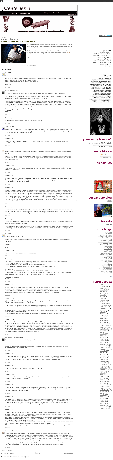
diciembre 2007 (104, 364)
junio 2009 (103, 334)
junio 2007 (103, 374)
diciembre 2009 (104, 323)
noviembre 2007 (104, 366)
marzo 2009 (103, 339)
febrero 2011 (103, 300)
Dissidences (108, 224)
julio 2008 (102, 352)
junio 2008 (103, 354)
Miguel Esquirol (107, 264)
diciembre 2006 (104, 385)
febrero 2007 (103, 381)
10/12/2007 (7, 362)
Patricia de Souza (107, 265)
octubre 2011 (103, 288)
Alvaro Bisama (108, 233)
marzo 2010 (103, 318)
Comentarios (105, 157)
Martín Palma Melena (106, 260)
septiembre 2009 (104, 329)
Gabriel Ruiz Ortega (106, 247)
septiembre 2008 (104, 349)
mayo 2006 (103, 396)
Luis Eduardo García (106, 257)
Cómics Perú (108, 239)
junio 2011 (103, 293)
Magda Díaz (108, 258)
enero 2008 (103, 362)
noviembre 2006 (104, 386)
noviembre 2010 (104, 305)
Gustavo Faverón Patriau (12, 337)
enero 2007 (103, 383)
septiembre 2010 (104, 308)
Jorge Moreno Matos (106, 253)
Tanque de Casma (10, 90)
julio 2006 (102, 393)
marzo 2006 (103, 400)
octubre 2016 (103, 284)
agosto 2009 (103, 330)
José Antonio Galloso (106, 254)
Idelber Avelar (108, 249)
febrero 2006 (103, 401)
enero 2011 (103, 301)
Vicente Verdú (108, 272)
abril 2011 (102, 296)
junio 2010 (103, 313)
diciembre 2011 (104, 286)
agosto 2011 (103, 290)
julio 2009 (102, 332)
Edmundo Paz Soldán (106, 240)
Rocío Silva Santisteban (105, 268)
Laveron (109, 256)
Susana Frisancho (107, 269)
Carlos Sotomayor (107, 238)
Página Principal (39, 453)
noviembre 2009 (104, 325)
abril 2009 (103, 337)
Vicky (6, 149)
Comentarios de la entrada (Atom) (19, 457)
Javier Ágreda (108, 251)
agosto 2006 (103, 391)
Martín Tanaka (108, 261)
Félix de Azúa (108, 246)
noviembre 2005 (104, 407)
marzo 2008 (103, 359)
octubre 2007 (103, 368)
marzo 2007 (103, 379)
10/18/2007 (7, 447)
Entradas (104, 155)
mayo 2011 (103, 295)
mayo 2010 (103, 315)
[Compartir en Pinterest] (35, 65)
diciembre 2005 (104, 405)
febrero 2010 (103, 320)
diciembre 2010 (104, 303)
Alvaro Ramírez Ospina (105, 235)
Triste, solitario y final (106, 271)
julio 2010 (102, 312)
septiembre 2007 (104, 369)
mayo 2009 (103, 335)
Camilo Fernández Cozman (104, 236)
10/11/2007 (7, 87)
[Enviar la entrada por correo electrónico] (27, 65)
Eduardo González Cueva (105, 242)
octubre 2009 (103, 327)
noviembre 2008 (104, 346)
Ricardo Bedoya (107, 267)
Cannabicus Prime (10, 431)
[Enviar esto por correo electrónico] (29, 65)
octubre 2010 (103, 307)
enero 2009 (103, 342)
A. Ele (7, 72)
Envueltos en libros (106, 243)
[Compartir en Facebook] (34, 65)
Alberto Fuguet (108, 232)
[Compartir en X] (32, 65)
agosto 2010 (103, 310)
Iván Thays (109, 250)
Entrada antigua (68, 453)
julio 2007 (102, 373)
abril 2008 (103, 357)
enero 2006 (103, 403)
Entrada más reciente (7, 453)
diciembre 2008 (104, 344)
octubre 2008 (103, 347)
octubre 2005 (103, 408)
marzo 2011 (103, 298)
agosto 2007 (103, 371)
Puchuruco (8, 126)
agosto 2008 (103, 351)
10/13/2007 (7, 393)
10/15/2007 (7, 406)
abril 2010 (103, 317)
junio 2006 (103, 395)
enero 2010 (103, 322)
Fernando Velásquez (106, 244)
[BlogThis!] (31, 65)
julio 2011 (102, 291)
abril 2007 (103, 378)
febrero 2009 (103, 340)
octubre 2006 (103, 388)
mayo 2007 (103, 376)
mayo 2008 (103, 356)
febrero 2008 (103, 361)
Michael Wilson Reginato (105, 262)
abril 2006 (103, 398)
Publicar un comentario (7, 450)
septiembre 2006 (104, 390)
